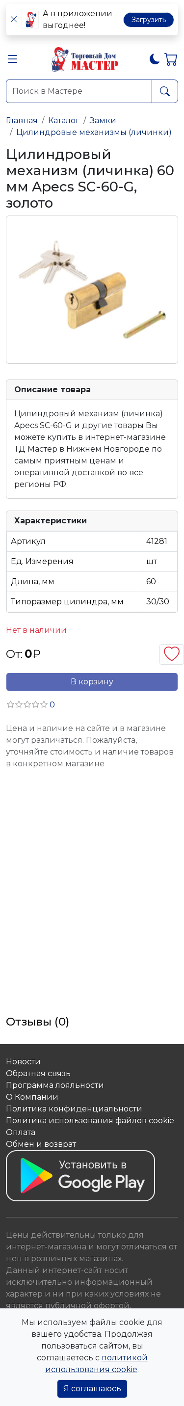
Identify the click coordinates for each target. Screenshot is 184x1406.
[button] (13, 61)
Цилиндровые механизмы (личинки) (94, 132)
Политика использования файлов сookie (90, 1120)
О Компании (32, 1097)
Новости (23, 1061)
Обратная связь (38, 1073)
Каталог (63, 120)
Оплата (20, 1132)
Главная (22, 120)
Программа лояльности (55, 1085)
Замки (103, 120)
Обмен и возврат (41, 1144)
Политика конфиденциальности (74, 1108)
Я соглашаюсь (92, 1388)
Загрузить (148, 19)
